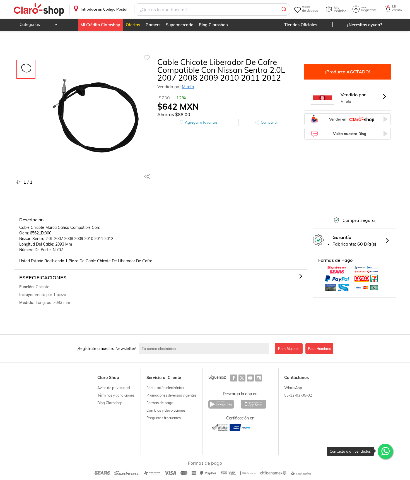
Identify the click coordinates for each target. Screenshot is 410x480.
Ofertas (133, 24)
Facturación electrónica (165, 387)
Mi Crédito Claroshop (100, 24)
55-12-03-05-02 (298, 395)
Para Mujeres (289, 349)
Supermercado (179, 24)
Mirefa (188, 86)
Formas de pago (159, 402)
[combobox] (212, 9)
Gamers (153, 24)
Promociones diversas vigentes (171, 395)
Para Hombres (319, 349)
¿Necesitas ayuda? (364, 24)
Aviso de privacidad (113, 387)
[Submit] (283, 9)
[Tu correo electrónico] (205, 348)
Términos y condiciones (115, 395)
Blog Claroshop (213, 24)
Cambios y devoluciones (165, 410)
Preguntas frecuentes (163, 418)
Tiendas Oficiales (300, 24)
